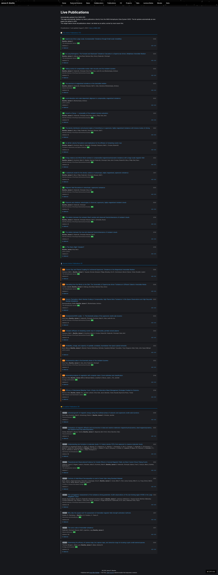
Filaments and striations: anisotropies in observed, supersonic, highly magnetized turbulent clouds (95, 202)
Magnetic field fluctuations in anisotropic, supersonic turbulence (85, 187)
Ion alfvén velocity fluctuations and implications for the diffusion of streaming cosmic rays (93, 143)
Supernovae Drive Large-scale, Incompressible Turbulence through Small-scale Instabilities (93, 39)
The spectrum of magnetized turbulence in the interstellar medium (85, 83)
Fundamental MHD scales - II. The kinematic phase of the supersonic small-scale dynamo (94, 316)
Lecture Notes (148, 3)
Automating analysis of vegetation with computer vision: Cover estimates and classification (94, 375)
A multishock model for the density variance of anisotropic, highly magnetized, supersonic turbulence (96, 173)
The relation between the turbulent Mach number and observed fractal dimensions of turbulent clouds (97, 217)
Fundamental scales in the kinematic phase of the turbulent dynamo (87, 360)
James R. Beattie (8, 3)
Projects (129, 3)
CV (121, 3)
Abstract (65, 48)
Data (167, 3)
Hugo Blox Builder (94, 572)
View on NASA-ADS (94, 28)
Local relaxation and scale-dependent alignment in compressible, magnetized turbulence (93, 98)
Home (64, 3)
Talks (137, 3)
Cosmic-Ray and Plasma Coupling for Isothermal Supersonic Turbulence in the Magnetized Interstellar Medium (100, 269)
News (88, 3)
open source (110, 572)
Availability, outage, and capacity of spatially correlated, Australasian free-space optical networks (96, 346)
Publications (111, 3)
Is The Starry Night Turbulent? (74, 247)
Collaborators (98, 3)
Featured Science (76, 3)
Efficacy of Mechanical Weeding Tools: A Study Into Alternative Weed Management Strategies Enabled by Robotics (102, 390)
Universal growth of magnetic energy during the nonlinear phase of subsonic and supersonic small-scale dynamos (103, 413)
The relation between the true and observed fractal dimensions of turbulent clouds (91, 232)
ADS (152, 45)
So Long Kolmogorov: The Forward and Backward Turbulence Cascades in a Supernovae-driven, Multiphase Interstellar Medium (105, 54)
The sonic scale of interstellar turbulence (80, 528)
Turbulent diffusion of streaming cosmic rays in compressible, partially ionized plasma (92, 331)
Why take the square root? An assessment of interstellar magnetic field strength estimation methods (99, 513)
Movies (159, 3)
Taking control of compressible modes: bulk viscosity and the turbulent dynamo (90, 68)
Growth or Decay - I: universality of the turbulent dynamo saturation (86, 113)
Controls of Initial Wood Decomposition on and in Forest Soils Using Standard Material (95, 478)
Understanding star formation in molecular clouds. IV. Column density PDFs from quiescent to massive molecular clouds (105, 444)
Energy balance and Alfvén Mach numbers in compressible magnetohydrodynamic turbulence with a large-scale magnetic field (104, 158)
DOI (155, 45)
